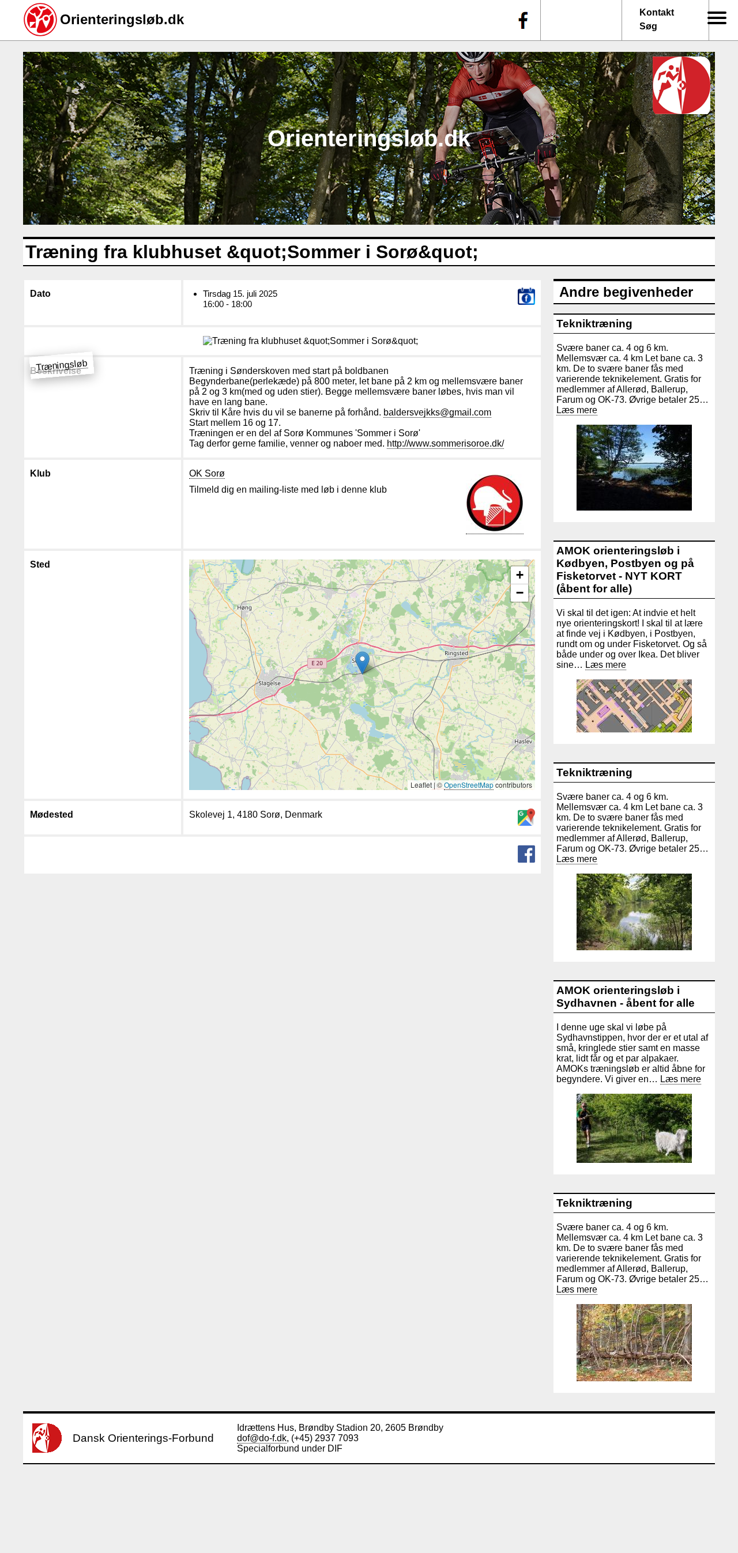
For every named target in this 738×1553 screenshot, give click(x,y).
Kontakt (656, 12)
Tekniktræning (594, 324)
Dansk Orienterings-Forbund (143, 1438)
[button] (362, 663)
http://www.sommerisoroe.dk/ (445, 443)
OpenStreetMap (469, 784)
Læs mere (576, 410)
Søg (648, 26)
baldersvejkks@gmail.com (437, 412)
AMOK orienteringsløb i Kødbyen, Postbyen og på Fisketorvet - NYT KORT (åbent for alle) (625, 570)
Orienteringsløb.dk (122, 19)
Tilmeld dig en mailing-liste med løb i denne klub (288, 489)
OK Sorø (207, 473)
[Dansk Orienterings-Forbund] (47, 1449)
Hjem (711, 35)
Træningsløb (61, 365)
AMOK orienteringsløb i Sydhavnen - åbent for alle (625, 996)
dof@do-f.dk (262, 1438)
